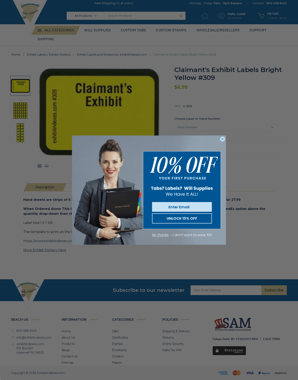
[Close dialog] (222, 139)
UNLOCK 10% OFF (182, 218)
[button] (182, 235)
